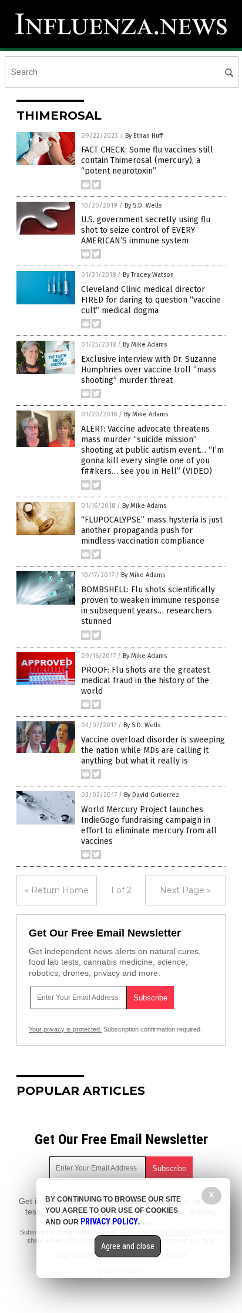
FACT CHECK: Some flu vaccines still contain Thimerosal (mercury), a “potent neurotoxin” (147, 160)
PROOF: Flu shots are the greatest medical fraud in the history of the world (145, 680)
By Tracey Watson (148, 275)
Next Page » (185, 890)
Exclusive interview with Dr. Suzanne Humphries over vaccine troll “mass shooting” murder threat (149, 369)
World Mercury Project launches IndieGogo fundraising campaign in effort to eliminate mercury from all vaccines (149, 826)
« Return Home (57, 890)
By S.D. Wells (143, 205)
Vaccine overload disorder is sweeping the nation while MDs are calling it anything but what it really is (153, 750)
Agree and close (127, 1246)
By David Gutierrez (151, 795)
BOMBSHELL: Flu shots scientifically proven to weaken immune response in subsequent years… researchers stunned (150, 606)
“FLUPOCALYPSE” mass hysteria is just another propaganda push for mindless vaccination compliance (152, 530)
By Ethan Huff (144, 136)
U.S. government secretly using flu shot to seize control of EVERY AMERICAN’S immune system (145, 230)
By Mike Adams (145, 344)
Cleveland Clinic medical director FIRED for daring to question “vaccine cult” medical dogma (151, 299)
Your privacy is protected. (65, 1029)
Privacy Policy (109, 1221)
